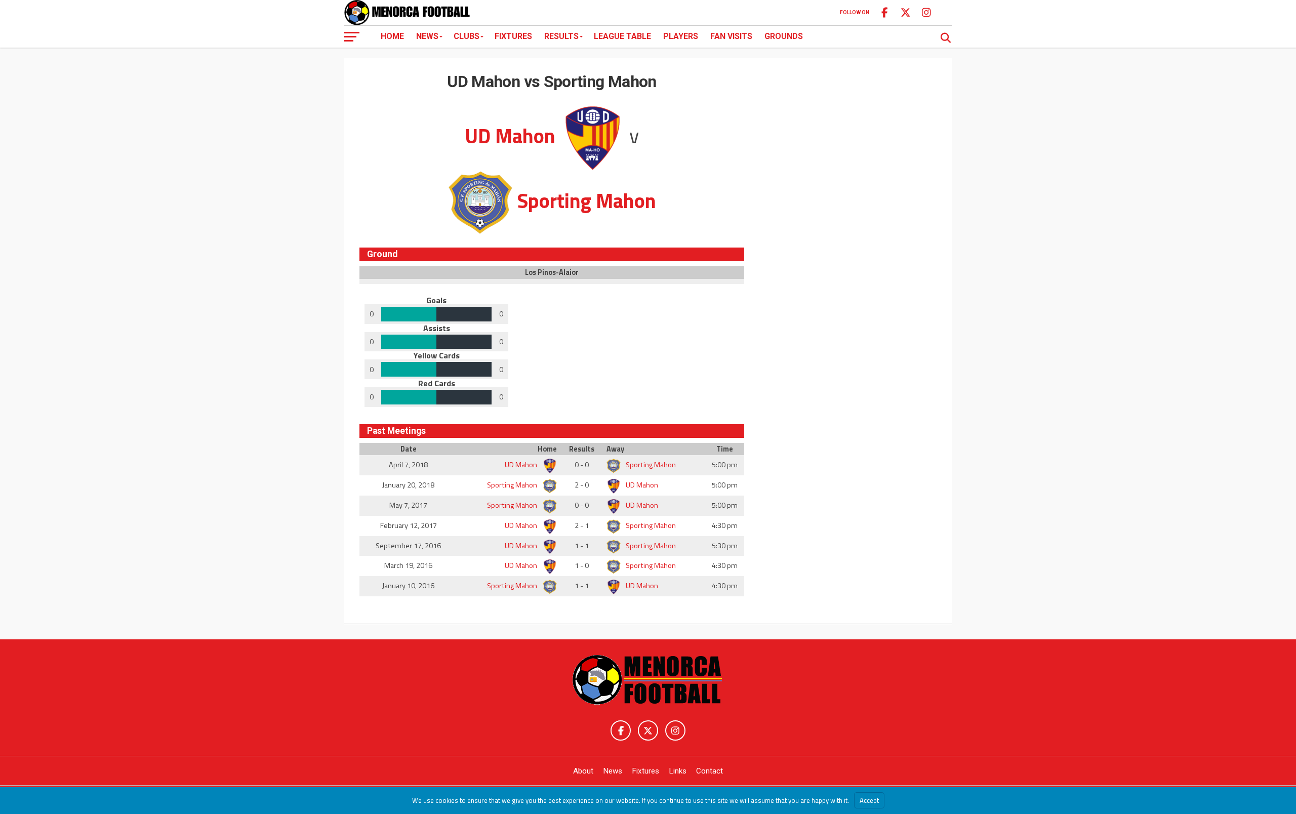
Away (615, 449)
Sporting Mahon (650, 464)
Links (677, 771)
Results (561, 36)
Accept (869, 800)
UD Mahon (522, 464)
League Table (622, 36)
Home (392, 36)
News (427, 36)
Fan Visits (731, 36)
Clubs (466, 36)
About (583, 771)
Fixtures (513, 36)
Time (724, 449)
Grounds (783, 36)
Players (680, 36)
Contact (709, 771)
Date (408, 449)
